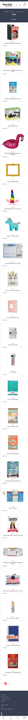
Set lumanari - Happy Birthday (13, 672)
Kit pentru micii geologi (13, 453)
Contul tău (3, 695)
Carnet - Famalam (13, 345)
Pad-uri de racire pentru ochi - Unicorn (13, 591)
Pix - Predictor (13, 372)
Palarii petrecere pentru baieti (13, 98)
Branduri (3, 701)
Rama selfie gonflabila (12, 181)
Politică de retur (5, 697)
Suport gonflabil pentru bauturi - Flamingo (13, 154)
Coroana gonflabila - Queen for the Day (13, 535)
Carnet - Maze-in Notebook (13, 645)
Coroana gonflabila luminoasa (13, 481)
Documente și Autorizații (7, 709)
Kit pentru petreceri (13, 126)
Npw (13, 343)
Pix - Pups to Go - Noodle (13, 618)
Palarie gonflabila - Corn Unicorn (13, 208)
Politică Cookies (4, 705)
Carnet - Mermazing (13, 399)
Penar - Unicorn (13, 508)
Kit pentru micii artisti (13, 426)
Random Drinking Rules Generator (13, 43)
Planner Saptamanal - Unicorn (13, 263)
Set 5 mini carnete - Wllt (13, 317)
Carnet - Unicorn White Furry (13, 290)
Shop (12, 11)
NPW (13, 41)
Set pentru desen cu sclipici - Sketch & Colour (13, 563)
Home (7, 11)
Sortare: (13, 19)
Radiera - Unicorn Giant (13, 236)
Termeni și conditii (5, 699)
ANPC (2, 707)
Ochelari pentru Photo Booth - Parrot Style (12, 71)
